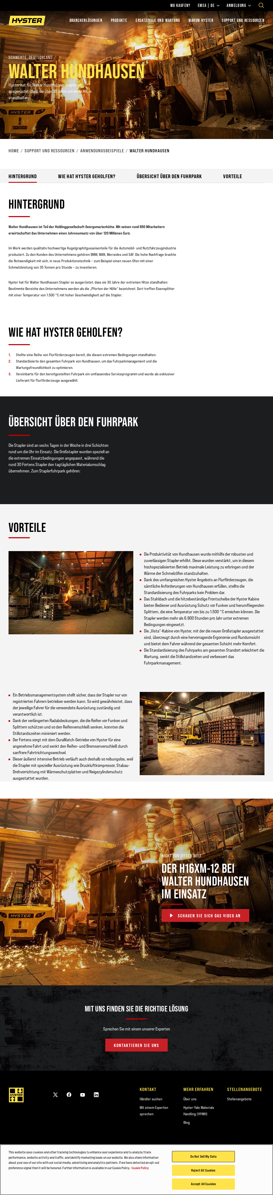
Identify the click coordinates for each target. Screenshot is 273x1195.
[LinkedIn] (96, 1094)
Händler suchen (151, 1099)
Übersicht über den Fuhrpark (169, 176)
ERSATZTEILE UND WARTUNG (158, 20)
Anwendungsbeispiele (102, 150)
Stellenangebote (239, 1099)
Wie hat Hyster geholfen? (86, 176)
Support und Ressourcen (50, 150)
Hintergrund (23, 176)
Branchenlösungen (86, 20)
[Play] (256, 122)
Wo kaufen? (180, 5)
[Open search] (261, 5)
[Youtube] (82, 1094)
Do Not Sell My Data (203, 1156)
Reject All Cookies (203, 1170)
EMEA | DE (206, 5)
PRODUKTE (119, 20)
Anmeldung (236, 5)
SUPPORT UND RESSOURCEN (243, 20)
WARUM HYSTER (200, 20)
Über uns (189, 1099)
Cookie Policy (140, 1168)
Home (14, 150)
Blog (186, 1122)
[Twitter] (55, 1094)
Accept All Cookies (203, 1184)
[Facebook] (69, 1094)
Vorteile (232, 176)
